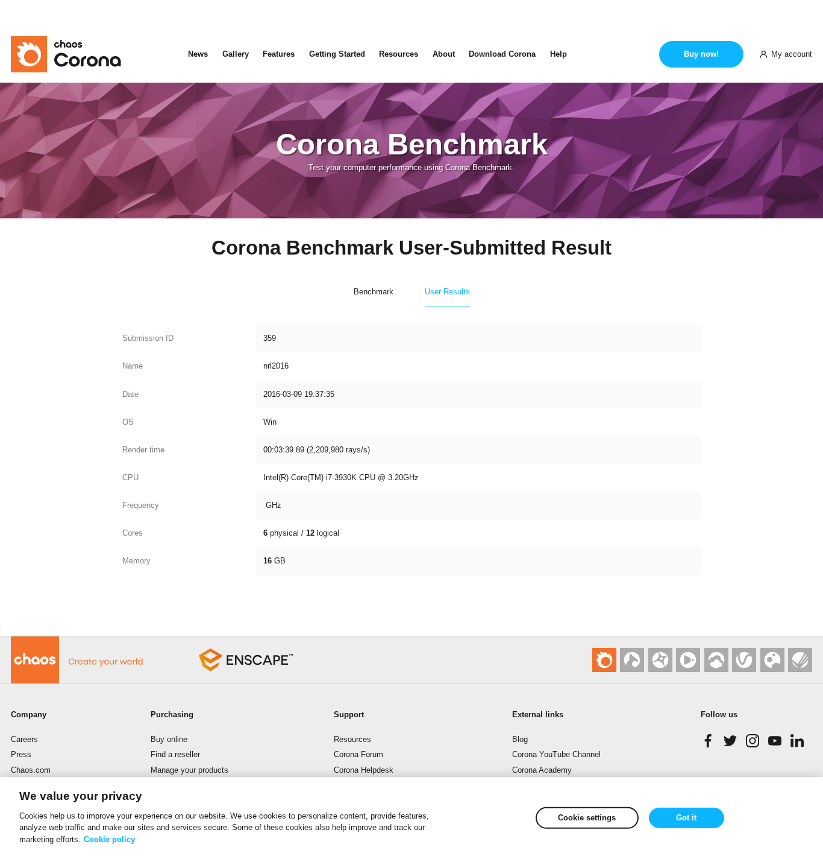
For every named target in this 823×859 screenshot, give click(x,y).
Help (558, 54)
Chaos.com (31, 770)
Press (21, 754)
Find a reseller (175, 754)
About (444, 54)
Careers (24, 739)
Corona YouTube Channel (556, 754)
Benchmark (373, 291)
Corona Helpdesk (363, 770)
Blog (520, 739)
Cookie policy (109, 838)
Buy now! (701, 54)
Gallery (235, 54)
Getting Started (337, 54)
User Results (447, 291)
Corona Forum (358, 754)
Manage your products (189, 770)
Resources (398, 54)
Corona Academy (542, 770)
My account (791, 54)
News (198, 54)
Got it (686, 817)
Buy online (169, 739)
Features (279, 54)
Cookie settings (587, 817)
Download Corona (502, 54)
